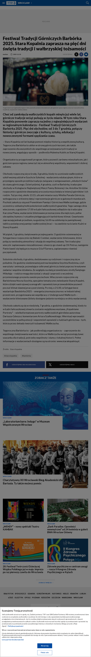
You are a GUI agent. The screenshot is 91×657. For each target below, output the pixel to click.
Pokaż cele (45, 652)
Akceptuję (45, 646)
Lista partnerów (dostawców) (13, 640)
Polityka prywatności (15, 626)
